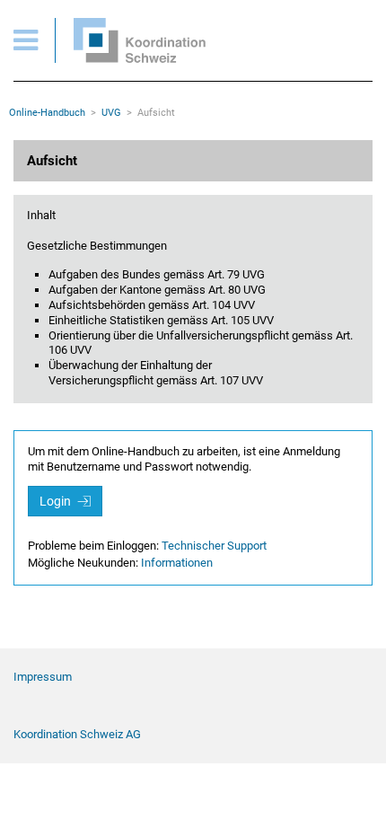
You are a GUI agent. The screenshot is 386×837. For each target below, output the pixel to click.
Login (56, 501)
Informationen (177, 562)
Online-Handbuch (47, 113)
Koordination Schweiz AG (77, 734)
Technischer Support (214, 545)
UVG (111, 113)
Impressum (42, 676)
